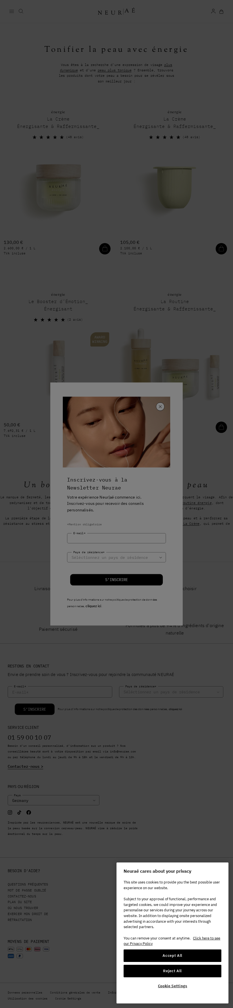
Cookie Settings (172, 986)
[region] (172, 932)
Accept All (172, 955)
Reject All (172, 970)
